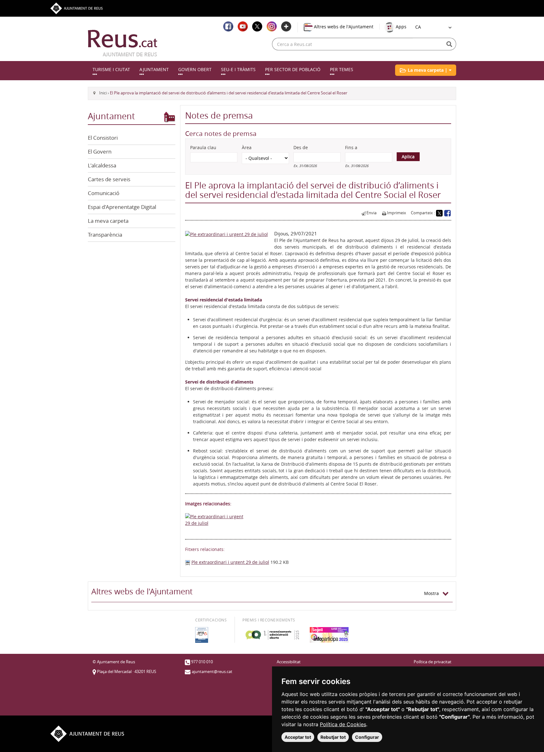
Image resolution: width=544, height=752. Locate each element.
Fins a (351, 147)
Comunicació (103, 193)
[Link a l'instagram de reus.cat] (272, 26)
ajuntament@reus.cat (212, 671)
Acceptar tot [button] (298, 737)
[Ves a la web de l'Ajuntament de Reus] (76, 8)
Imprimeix (396, 213)
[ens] (201, 635)
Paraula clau (203, 147)
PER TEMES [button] (341, 69)
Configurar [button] (367, 737)
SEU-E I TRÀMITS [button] (238, 69)
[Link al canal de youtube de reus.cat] (243, 26)
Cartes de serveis (109, 179)
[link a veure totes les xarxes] (286, 26)
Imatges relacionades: (208, 504)
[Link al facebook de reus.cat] (228, 26)
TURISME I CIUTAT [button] (111, 69)
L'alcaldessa (102, 165)
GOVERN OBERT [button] (195, 69)
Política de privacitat (432, 662)
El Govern (99, 151)
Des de (300, 147)
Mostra (433, 593)
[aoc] (272, 635)
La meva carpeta (108, 220)
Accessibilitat (289, 662)
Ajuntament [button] (154, 69)
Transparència (105, 234)
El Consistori (103, 137)
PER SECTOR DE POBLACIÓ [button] (292, 69)
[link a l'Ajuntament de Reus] (122, 43)
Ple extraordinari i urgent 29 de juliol (230, 562)
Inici (103, 93)
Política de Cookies (343, 724)
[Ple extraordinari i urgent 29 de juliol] (226, 234)
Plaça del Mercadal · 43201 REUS (126, 671)
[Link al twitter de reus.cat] (257, 26)
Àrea (247, 147)
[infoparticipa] (329, 635)
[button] (425, 70)
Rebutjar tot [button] (333, 737)
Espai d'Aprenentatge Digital (122, 206)
